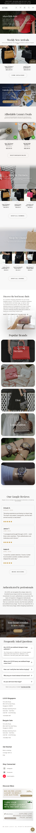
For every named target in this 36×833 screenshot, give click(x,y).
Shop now (18, 630)
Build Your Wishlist (10, 28)
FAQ (4, 755)
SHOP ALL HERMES (17, 215)
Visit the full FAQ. (25, 687)
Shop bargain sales (18, 155)
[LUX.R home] (5, 8)
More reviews (18, 571)
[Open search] (28, 7)
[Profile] (16, 7)
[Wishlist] (20, 7)
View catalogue (18, 75)
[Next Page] (34, 58)
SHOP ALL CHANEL (17, 278)
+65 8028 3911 (17, 1)
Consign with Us (7, 752)
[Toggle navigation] (33, 7)
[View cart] (24, 7)
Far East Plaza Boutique (13, 3)
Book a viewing (7, 750)
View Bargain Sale (9, 101)
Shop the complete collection (14, 314)
